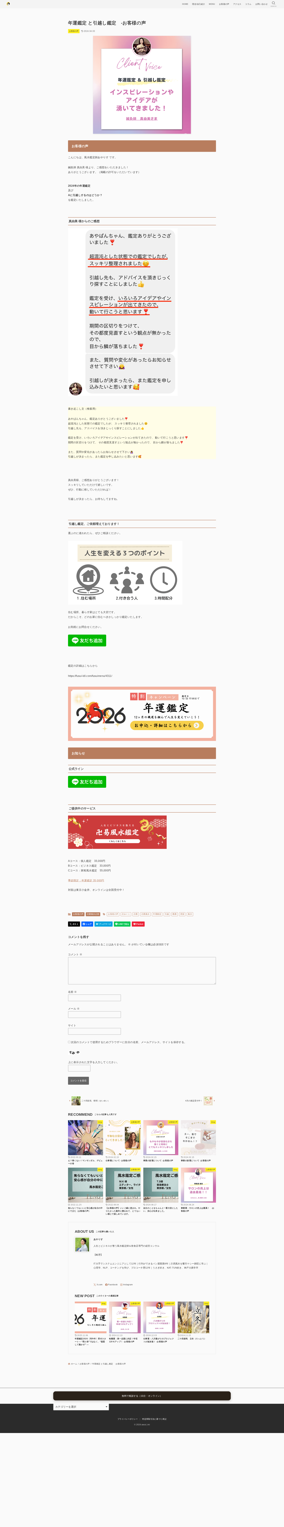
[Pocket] (138, 924)
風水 (190, 914)
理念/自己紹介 (198, 4)
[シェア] (87, 924)
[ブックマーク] (104, 924)
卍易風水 (145, 914)
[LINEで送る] (122, 924)
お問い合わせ (261, 4)
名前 (72, 992)
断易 (175, 914)
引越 (167, 914)
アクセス (237, 4)
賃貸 (182, 914)
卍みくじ (126, 914)
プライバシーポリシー (128, 1419)
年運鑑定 (157, 914)
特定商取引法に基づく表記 (154, 1419)
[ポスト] (74, 924)
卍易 (136, 914)
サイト (72, 1025)
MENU (212, 4)
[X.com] (98, 1284)
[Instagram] (126, 1284)
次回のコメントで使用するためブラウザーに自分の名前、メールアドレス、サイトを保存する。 (129, 1042)
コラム (248, 4)
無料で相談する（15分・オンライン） (142, 1396)
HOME (185, 4)
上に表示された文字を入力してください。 (93, 1062)
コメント (75, 954)
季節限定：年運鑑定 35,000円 (86, 880)
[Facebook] (111, 1284)
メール (74, 1008)
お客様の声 (224, 4)
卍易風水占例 (93, 914)
